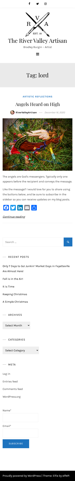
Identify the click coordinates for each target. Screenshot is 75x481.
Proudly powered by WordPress (22, 475)
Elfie (55, 475)
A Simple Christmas (15, 301)
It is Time (8, 286)
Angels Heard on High (37, 104)
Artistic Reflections (37, 96)
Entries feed (10, 381)
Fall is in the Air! (13, 278)
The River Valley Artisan (37, 40)
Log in (6, 373)
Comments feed (13, 389)
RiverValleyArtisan (26, 112)
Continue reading (14, 216)
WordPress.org (12, 396)
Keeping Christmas (15, 294)
